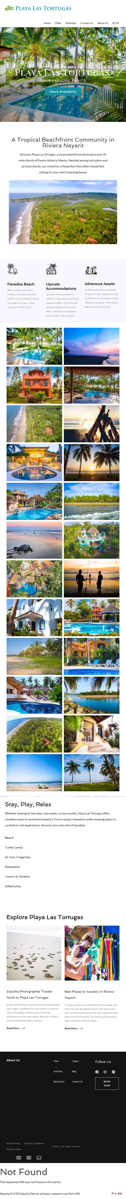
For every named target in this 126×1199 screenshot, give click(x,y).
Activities (70, 22)
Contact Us (86, 22)
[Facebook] (97, 1072)
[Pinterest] (113, 1072)
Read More (13, 1028)
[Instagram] (105, 1072)
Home (47, 22)
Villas (58, 22)
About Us (102, 22)
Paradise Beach (21, 284)
